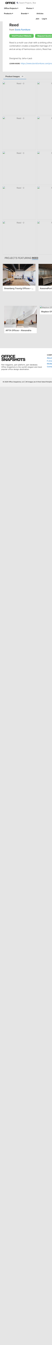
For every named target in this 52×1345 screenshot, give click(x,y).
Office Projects (10, 8)
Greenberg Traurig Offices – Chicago (19, 288)
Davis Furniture (22, 29)
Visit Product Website (21, 36)
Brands (24, 13)
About (49, 358)
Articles (40, 13)
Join (37, 19)
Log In (44, 19)
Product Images (14, 76)
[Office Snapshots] (8, 3)
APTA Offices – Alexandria (18, 330)
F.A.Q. (49, 361)
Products (8, 13)
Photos (29, 8)
